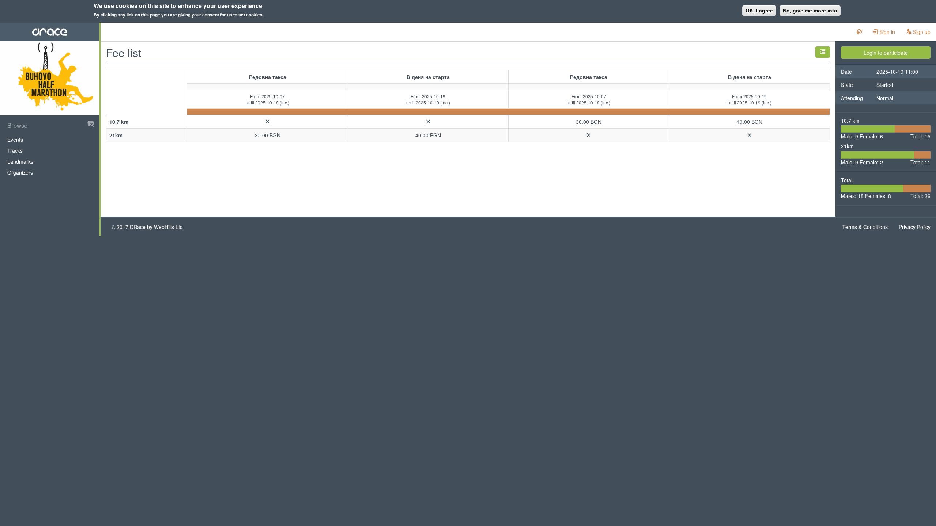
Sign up (921, 31)
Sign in (886, 31)
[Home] (50, 32)
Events (15, 139)
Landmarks (20, 161)
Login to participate (886, 52)
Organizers (20, 172)
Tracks (15, 150)
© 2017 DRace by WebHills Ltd (147, 226)
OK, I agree (759, 11)
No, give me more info (810, 11)
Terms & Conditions (865, 226)
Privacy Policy (915, 226)
